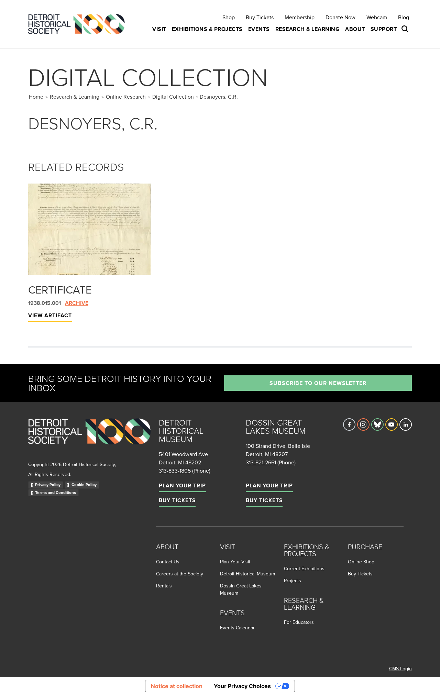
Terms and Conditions (55, 492)
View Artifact (50, 315)
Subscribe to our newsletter (318, 383)
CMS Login (400, 668)
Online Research (126, 96)
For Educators (299, 622)
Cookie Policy (84, 484)
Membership (300, 17)
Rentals (164, 585)
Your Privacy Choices (242, 686)
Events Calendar (237, 627)
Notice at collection (176, 686)
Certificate (60, 289)
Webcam (376, 17)
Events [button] (259, 29)
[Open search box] (405, 29)
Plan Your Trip (182, 485)
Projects (292, 580)
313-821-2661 (261, 462)
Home (36, 96)
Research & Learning (74, 96)
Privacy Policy (47, 484)
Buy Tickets (260, 17)
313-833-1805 (175, 470)
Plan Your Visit (235, 561)
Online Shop (361, 561)
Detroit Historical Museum (247, 573)
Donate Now (340, 17)
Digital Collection (173, 96)
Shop (228, 17)
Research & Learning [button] (307, 29)
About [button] (355, 29)
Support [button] (384, 29)
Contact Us (167, 561)
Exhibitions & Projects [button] (207, 29)
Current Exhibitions (304, 568)
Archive (76, 303)
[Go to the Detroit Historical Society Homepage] (79, 24)
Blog (403, 17)
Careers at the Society (179, 573)
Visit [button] (159, 29)
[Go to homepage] (89, 439)
